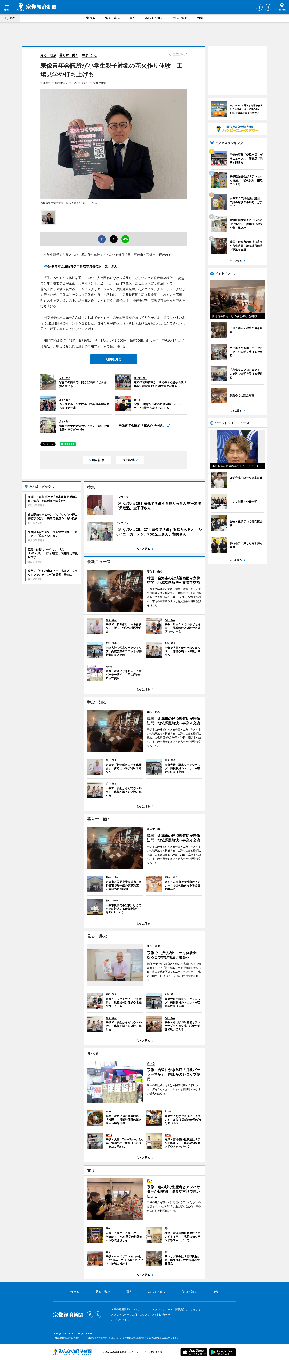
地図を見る (113, 359)
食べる (90, 18)
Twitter (268, 7)
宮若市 (84, 82)
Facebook (259, 7)
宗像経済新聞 (36, 7)
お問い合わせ (162, 1314)
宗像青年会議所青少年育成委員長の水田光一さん (82, 266)
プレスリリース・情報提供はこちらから (178, 1309)
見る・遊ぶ (112, 18)
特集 (200, 18)
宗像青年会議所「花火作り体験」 (142, 425)
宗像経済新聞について (126, 1309)
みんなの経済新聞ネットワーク (72, 1352)
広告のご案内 (121, 1319)
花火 (74, 82)
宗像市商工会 (61, 82)
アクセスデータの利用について (132, 1314)
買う (132, 18)
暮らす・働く (154, 18)
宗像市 (46, 82)
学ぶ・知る (180, 18)
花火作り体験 (99, 82)
